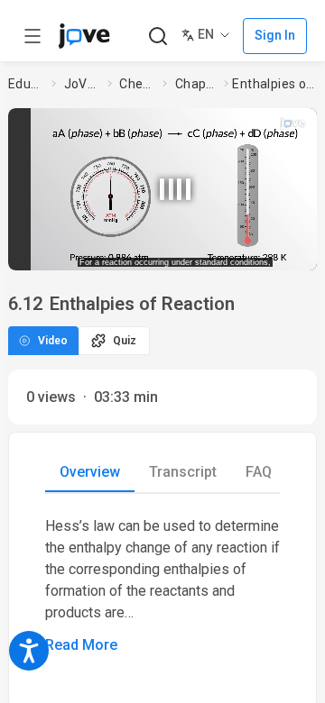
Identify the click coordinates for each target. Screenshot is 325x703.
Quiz (124, 340)
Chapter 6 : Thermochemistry (196, 84)
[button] (175, 183)
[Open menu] (32, 36)
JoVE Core (82, 84)
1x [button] (277, 250)
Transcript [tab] (183, 471)
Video (53, 340)
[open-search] (157, 36)
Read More (81, 644)
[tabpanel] (162, 586)
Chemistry (137, 84)
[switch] (198, 251)
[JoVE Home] (84, 36)
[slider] (108, 251)
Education (26, 84)
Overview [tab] (90, 471)
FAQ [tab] (259, 471)
